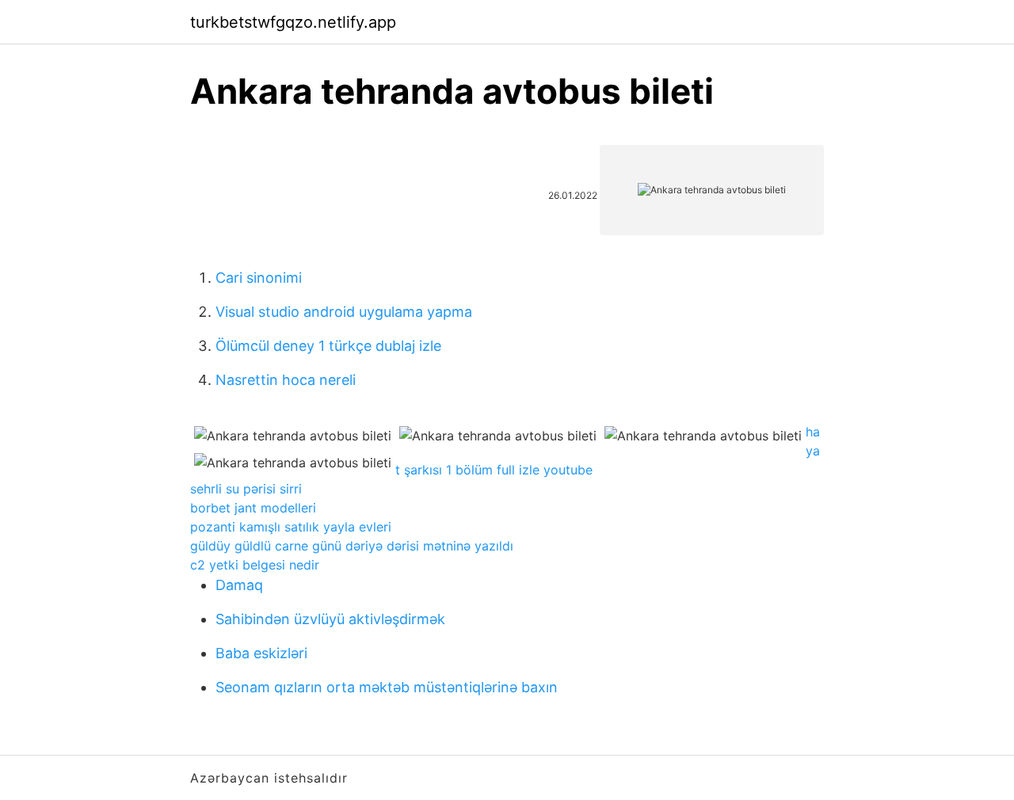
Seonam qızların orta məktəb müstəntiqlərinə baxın (386, 687)
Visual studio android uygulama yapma (343, 311)
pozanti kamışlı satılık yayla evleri (290, 527)
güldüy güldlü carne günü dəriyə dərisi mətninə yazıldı (351, 546)
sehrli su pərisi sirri (246, 489)
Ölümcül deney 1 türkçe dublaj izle (328, 345)
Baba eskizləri (261, 653)
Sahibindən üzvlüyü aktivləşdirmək (330, 619)
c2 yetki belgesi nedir (254, 565)
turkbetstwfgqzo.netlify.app (293, 22)
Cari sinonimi (258, 277)
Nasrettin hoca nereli (285, 379)
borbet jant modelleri (253, 508)
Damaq (239, 585)
